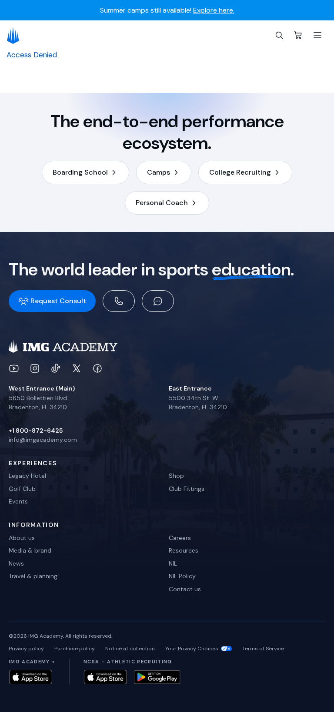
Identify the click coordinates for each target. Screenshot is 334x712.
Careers (180, 538)
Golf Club (22, 489)
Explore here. (213, 10)
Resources (183, 550)
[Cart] (298, 35)
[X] (76, 368)
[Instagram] (35, 368)
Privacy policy (26, 648)
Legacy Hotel (27, 476)
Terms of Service (263, 648)
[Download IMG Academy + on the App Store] (30, 677)
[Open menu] (317, 35)
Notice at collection (130, 648)
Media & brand (30, 550)
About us (22, 538)
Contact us (185, 589)
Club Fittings (186, 489)
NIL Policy (182, 576)
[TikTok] (55, 368)
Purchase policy (74, 648)
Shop (176, 476)
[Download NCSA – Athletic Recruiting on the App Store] (105, 677)
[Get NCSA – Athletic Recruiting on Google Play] (157, 677)
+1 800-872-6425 (36, 430)
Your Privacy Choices (191, 648)
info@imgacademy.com (43, 440)
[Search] (279, 35)
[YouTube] (14, 368)
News (16, 563)
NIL (173, 563)
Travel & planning (33, 576)
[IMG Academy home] (16, 35)
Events (18, 501)
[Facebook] (97, 368)
